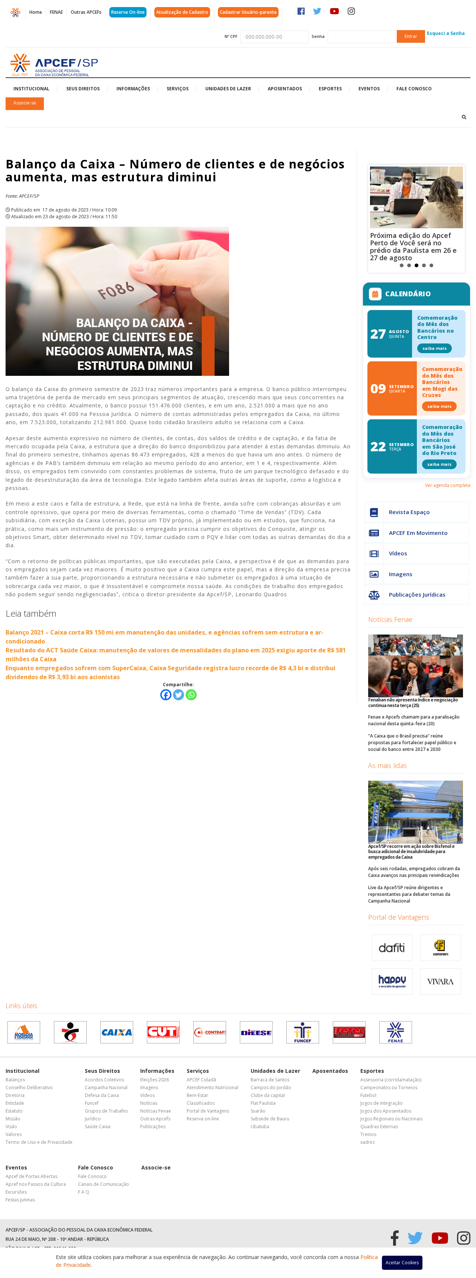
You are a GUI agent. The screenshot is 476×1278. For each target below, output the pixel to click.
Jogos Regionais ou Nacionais (391, 1119)
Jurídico (93, 1119)
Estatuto (14, 1111)
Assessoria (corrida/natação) (390, 1080)
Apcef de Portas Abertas (31, 1176)
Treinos (368, 1134)
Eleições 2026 (154, 1080)
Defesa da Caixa (102, 1095)
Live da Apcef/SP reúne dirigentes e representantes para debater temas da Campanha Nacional (409, 894)
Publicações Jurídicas (417, 594)
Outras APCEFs (86, 12)
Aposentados (285, 88)
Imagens (400, 574)
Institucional (31, 88)
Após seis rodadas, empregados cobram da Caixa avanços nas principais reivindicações (414, 871)
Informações (133, 88)
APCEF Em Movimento (418, 532)
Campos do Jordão (271, 1087)
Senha (318, 36)
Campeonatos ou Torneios (388, 1087)
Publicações (152, 1126)
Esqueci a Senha (446, 33)
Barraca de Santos (270, 1080)
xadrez (367, 1142)
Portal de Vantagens (398, 917)
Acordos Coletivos (104, 1080)
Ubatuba (260, 1126)
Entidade (15, 1103)
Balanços (15, 1080)
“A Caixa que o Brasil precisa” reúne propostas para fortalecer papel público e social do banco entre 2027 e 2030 (412, 742)
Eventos (369, 88)
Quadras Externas (379, 1126)
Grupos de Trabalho (106, 1111)
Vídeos (398, 553)
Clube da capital (268, 1095)
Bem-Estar (197, 1095)
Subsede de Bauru (270, 1119)
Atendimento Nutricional (212, 1087)
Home (35, 12)
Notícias (148, 1103)
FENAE (56, 12)
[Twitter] (178, 694)
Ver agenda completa (447, 485)
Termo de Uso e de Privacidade (39, 1142)
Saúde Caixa (97, 1126)
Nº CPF (231, 36)
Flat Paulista (263, 1103)
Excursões (16, 1192)
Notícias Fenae (390, 619)
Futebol (368, 1095)
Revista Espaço (409, 512)
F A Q (83, 1192)
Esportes (330, 88)
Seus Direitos (83, 88)
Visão (11, 1126)
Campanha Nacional (106, 1087)
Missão (13, 1119)
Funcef (92, 1103)
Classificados (201, 1103)
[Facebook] (165, 694)
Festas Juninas (20, 1200)
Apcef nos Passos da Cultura (36, 1184)
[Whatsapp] (191, 694)
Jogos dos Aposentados (385, 1111)
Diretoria (15, 1095)
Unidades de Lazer (228, 88)
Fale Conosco (414, 88)
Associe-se (24, 103)
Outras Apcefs (155, 1119)
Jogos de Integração (381, 1103)
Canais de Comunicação (103, 1184)
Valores (14, 1134)
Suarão (258, 1111)
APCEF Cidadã (201, 1080)
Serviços (178, 88)
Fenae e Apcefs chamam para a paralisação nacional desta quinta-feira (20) (414, 720)
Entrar (411, 36)
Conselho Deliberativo (29, 1087)
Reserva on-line (203, 1119)
